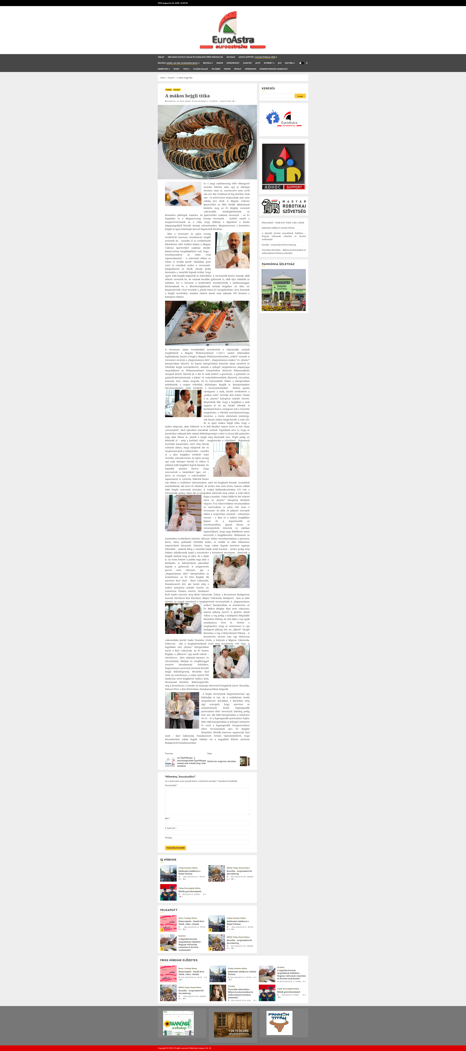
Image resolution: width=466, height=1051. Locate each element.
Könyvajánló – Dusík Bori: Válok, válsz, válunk (191, 922)
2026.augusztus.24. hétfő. (194, 927)
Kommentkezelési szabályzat (274, 69)
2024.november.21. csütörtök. (206, 101)
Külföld (178, 63)
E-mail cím (170, 828)
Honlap (168, 837)
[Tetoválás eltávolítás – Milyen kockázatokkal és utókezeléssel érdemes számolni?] (218, 993)
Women (194, 918)
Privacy (237, 69)
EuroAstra (187, 868)
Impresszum (250, 69)
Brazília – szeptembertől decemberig (239, 872)
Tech (185, 69)
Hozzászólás (171, 785)
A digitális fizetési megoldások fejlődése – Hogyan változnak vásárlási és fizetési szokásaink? (190, 944)
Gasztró (247, 63)
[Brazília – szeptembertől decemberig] (216, 873)
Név (167, 818)
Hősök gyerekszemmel (190, 891)
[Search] (306, 63)
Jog (279, 63)
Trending (187, 918)
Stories (181, 918)
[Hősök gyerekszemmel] (168, 892)
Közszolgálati (189, 888)
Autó (257, 63)
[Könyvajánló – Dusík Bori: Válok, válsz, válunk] (168, 923)
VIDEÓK (227, 69)
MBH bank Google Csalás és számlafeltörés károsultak (195, 57)
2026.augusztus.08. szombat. (242, 877)
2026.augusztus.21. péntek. (194, 877)
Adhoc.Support (257, 57)
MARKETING (163, 69)
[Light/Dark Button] (301, 63)
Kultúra (289, 63)
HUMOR (219, 63)
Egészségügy (233, 63)
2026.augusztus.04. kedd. (241, 1001)
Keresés (268, 88)
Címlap (161, 57)
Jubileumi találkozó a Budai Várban (189, 872)
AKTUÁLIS (231, 57)
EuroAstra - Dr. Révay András (179, 101)
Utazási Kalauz (200, 69)
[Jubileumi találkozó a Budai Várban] (168, 873)
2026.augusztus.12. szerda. (290, 982)
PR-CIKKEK (216, 69)
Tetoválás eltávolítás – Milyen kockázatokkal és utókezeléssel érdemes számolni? (240, 993)
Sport (176, 69)
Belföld (207, 63)
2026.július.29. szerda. (191, 895)
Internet (268, 63)
